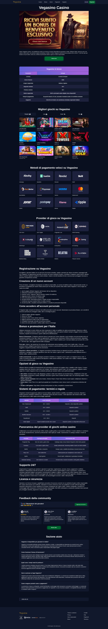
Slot (79, 114)
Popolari (27, 114)
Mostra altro (54, 527)
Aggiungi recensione (81, 504)
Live (44, 114)
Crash (61, 114)
